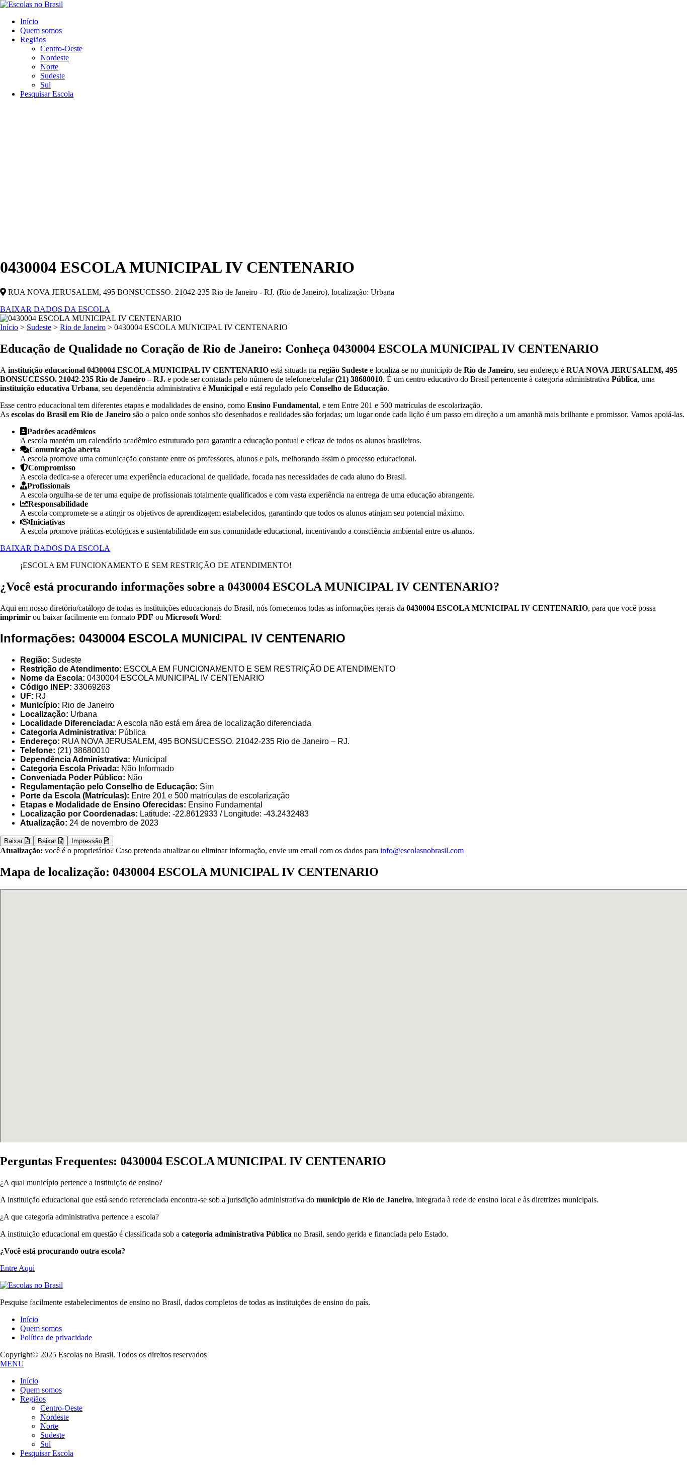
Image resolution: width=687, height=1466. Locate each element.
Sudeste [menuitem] (52, 1435)
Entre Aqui (17, 1268)
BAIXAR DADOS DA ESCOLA (55, 309)
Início (29, 21)
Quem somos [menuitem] (41, 1390)
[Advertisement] (343, 177)
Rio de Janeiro (83, 327)
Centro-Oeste (61, 48)
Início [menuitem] (29, 1380)
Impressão (87, 841)
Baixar (14, 841)
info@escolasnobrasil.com (422, 850)
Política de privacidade (56, 1337)
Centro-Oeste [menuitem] (61, 1408)
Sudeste (52, 75)
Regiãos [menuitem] (33, 1399)
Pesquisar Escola (46, 94)
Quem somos (41, 30)
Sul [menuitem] (45, 1444)
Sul (45, 84)
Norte (49, 66)
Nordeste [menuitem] (54, 1417)
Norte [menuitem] (49, 1426)
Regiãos (33, 39)
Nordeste (54, 57)
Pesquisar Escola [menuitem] (46, 1453)
